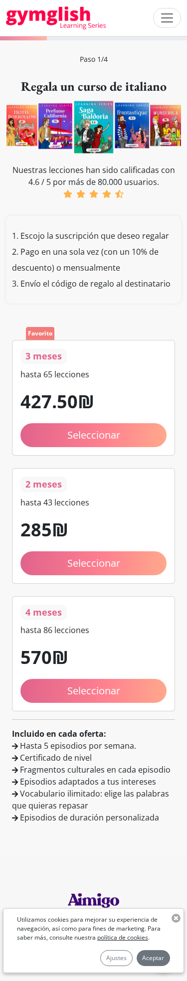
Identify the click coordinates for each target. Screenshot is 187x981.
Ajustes (116, 958)
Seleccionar (93, 563)
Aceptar (153, 958)
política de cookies (122, 937)
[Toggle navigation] (167, 18)
